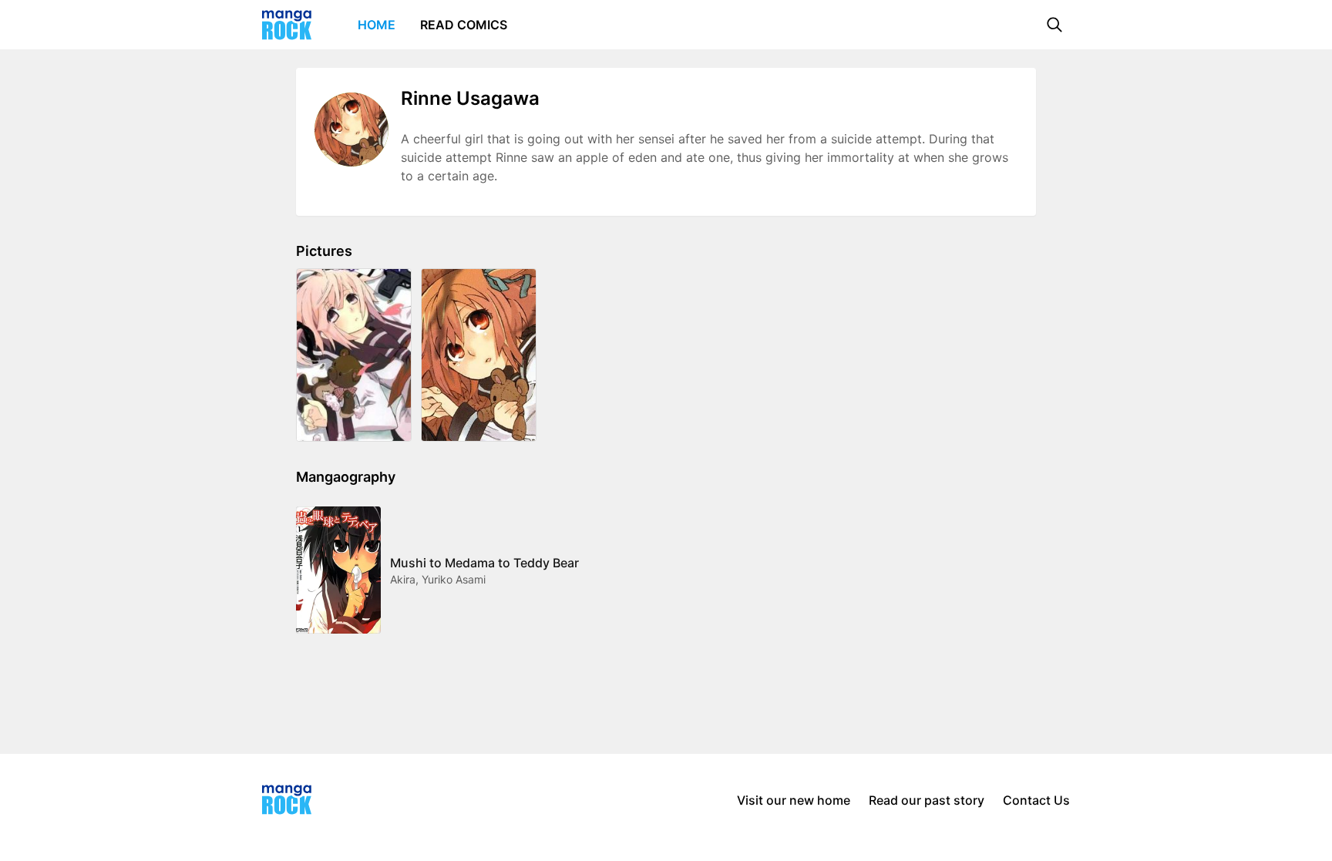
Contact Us (1036, 800)
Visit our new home (793, 800)
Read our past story (926, 800)
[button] (1054, 24)
